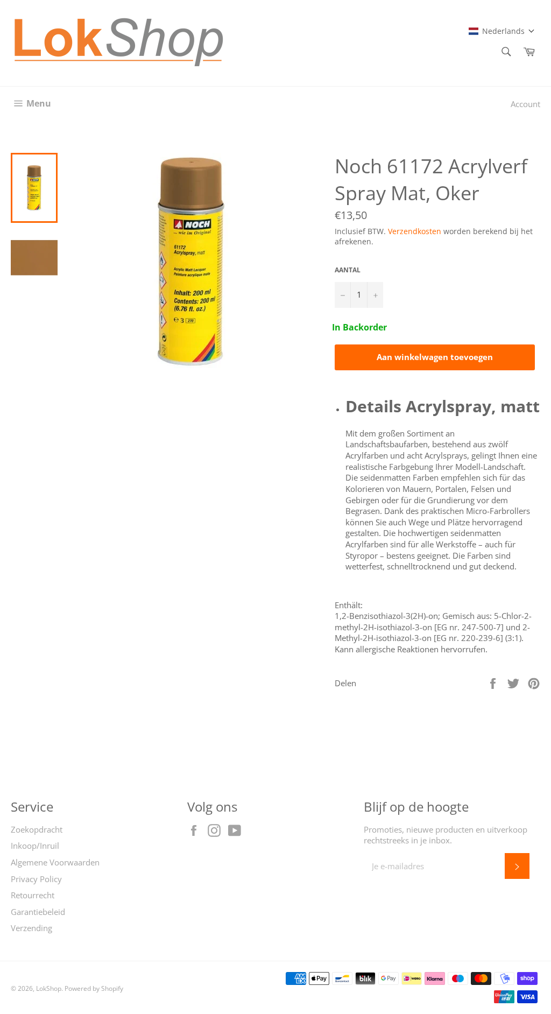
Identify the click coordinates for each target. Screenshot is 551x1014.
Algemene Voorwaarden (55, 862)
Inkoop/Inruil (35, 845)
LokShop (48, 988)
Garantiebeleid (38, 911)
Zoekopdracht (36, 829)
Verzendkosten (414, 231)
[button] (501, 31)
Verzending (31, 928)
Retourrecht (32, 895)
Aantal (348, 270)
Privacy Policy (36, 879)
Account (525, 103)
